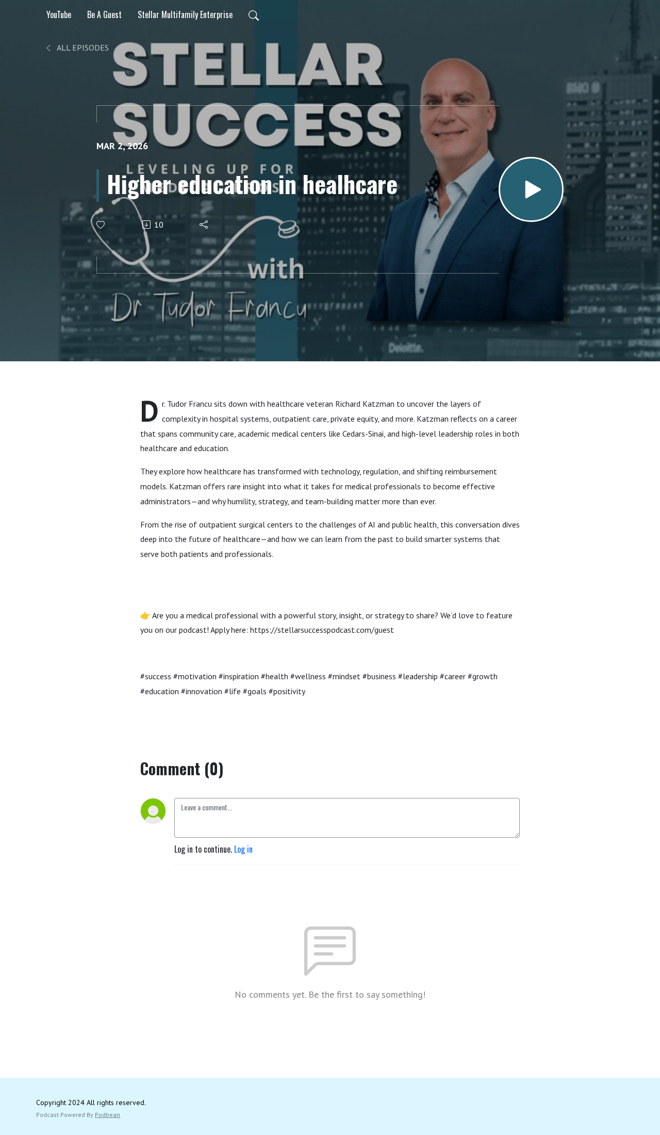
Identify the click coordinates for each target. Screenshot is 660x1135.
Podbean (107, 1114)
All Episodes (82, 47)
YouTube (58, 14)
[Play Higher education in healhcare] (531, 189)
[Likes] (101, 224)
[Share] (204, 224)
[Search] (253, 14)
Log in (243, 849)
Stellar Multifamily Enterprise (185, 14)
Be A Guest (104, 14)
